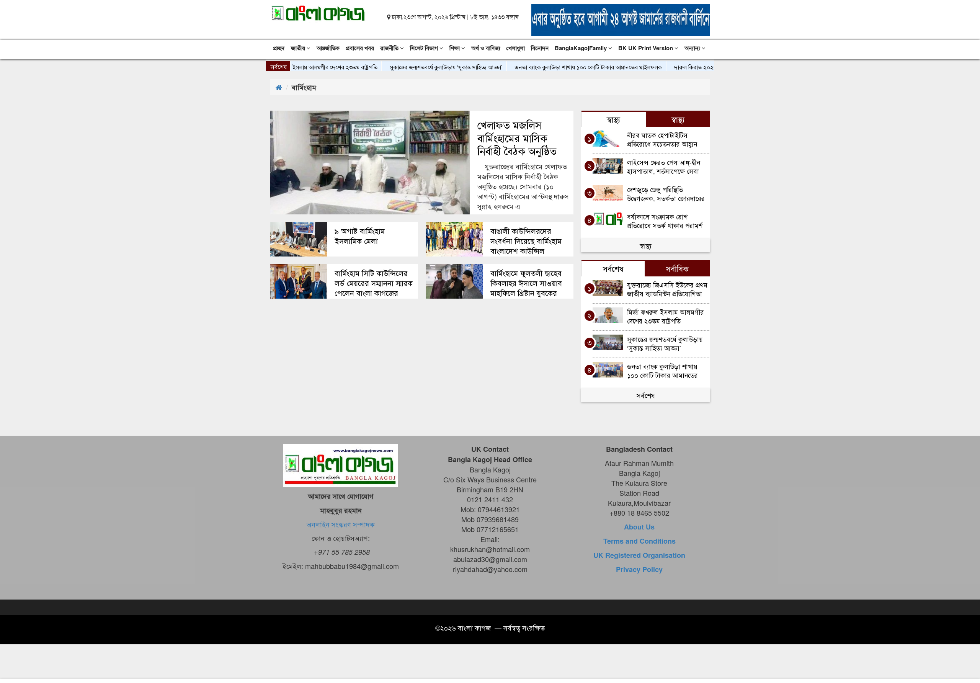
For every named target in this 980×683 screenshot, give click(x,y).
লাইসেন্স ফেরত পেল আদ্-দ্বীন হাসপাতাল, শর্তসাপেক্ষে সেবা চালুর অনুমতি (663, 166)
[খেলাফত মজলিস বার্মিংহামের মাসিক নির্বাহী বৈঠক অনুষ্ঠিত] (370, 163)
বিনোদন (540, 48)
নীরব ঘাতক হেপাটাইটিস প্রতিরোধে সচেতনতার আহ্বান (662, 139)
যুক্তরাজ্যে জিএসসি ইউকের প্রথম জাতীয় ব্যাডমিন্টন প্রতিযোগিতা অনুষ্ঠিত (667, 288)
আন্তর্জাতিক (328, 48)
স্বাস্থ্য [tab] (613, 119)
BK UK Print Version (646, 48)
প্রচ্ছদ (279, 48)
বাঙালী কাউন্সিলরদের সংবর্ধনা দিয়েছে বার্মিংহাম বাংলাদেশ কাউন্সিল (526, 241)
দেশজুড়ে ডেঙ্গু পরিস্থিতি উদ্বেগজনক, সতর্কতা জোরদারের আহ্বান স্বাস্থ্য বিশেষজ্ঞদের (666, 193)
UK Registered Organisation (639, 555)
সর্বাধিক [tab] (677, 268)
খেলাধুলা (515, 48)
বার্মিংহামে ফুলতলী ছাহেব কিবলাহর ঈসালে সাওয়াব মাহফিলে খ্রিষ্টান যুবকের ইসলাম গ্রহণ (526, 288)
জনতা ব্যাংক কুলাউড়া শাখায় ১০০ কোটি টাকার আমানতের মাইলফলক (571, 67)
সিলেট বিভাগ (424, 48)
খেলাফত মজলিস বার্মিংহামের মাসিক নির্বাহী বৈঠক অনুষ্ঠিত (517, 137)
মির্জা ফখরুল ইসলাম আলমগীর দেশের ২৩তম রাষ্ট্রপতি (304, 67)
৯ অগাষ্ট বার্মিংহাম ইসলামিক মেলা (360, 236)
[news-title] (298, 239)
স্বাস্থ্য (646, 245)
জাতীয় (299, 48)
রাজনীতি (390, 48)
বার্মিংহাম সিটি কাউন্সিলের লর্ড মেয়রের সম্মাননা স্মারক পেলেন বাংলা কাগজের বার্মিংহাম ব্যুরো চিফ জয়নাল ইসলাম (374, 293)
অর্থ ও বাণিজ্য (485, 48)
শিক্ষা (455, 48)
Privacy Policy (639, 569)
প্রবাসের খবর (360, 48)
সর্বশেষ (646, 395)
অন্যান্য (693, 48)
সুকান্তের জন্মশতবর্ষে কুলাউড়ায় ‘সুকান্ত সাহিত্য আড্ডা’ (429, 67)
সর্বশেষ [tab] (613, 268)
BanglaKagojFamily (581, 48)
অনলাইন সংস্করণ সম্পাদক (341, 524)
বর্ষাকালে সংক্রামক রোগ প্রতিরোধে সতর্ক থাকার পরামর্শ (664, 220)
